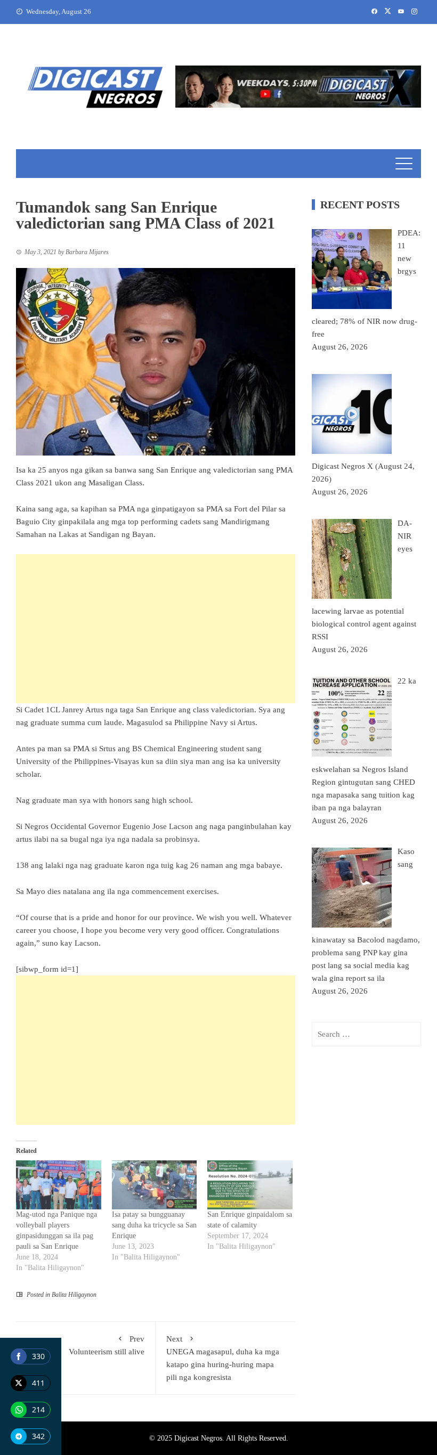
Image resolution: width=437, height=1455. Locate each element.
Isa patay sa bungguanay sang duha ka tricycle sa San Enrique (154, 1225)
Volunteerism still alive (106, 1345)
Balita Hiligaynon (74, 1294)
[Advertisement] (155, 628)
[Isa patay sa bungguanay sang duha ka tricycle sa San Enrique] (154, 1184)
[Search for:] (366, 1034)
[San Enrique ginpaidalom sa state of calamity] (250, 1184)
